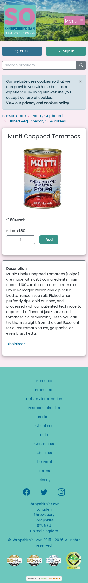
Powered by (44, 578)
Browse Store (14, 115)
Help (44, 434)
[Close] (80, 81)
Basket (44, 416)
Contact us (44, 443)
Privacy (44, 479)
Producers (44, 389)
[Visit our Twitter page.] (44, 491)
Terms (44, 470)
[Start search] (81, 65)
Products (44, 380)
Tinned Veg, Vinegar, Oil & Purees (37, 121)
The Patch (44, 461)
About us (44, 452)
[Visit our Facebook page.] (26, 491)
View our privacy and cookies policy (37, 103)
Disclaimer (15, 344)
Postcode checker (44, 407)
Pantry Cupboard (47, 115)
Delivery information (44, 398)
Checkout (44, 425)
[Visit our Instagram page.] (61, 491)
